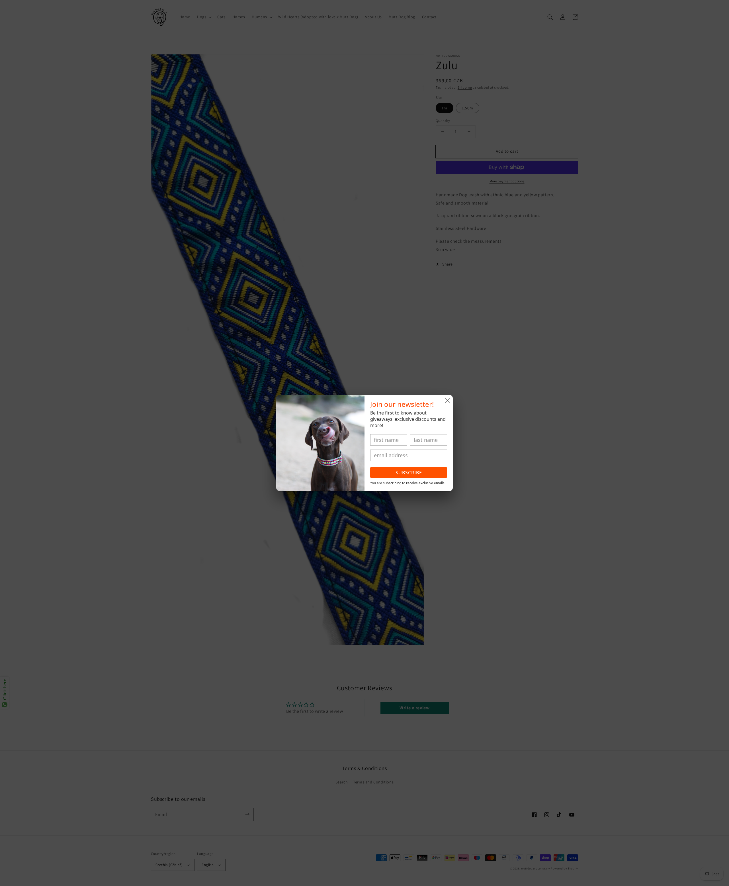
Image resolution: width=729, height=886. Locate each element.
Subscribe (409, 472)
